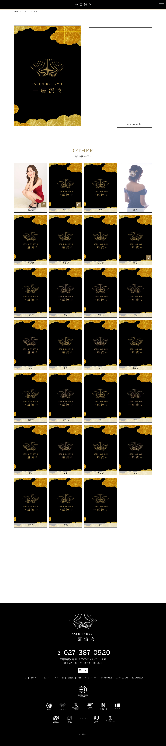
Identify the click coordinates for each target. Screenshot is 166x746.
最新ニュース (35, 677)
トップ (24, 677)
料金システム (82, 677)
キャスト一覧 (59, 677)
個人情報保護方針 (137, 677)
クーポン (93, 677)
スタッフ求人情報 (122, 677)
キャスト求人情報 (106, 677)
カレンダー (47, 677)
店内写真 (71, 677)
